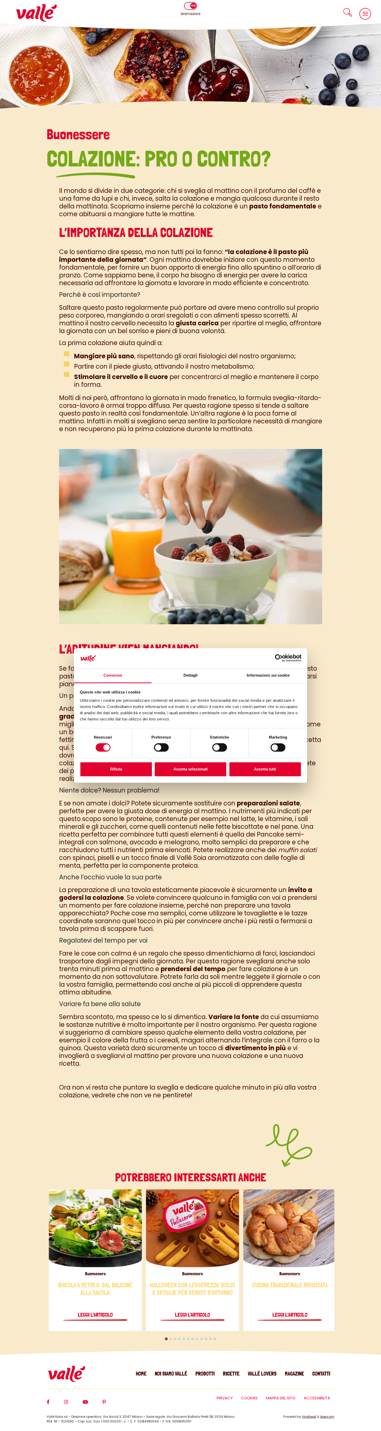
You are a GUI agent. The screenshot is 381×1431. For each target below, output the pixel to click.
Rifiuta (116, 769)
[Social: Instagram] (73, 1404)
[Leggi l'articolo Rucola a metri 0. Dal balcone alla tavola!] (95, 1228)
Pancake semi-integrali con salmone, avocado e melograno (181, 838)
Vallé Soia (191, 857)
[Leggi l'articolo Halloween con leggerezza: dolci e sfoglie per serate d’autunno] (192, 1228)
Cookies (249, 1398)
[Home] (36, 13)
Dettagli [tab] (191, 675)
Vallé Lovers (262, 1373)
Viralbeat (309, 1416)
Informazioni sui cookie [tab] (268, 675)
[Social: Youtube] (92, 1404)
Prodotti (205, 1373)
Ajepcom (327, 1416)
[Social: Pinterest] (111, 1404)
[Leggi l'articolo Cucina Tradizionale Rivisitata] (289, 1228)
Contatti (321, 1373)
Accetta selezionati (190, 769)
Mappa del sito (280, 1398)
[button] (347, 12)
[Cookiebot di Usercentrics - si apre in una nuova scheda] (278, 658)
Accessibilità (317, 1398)
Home (141, 1373)
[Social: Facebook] (55, 1404)
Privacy (225, 1398)
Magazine (294, 1373)
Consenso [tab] (112, 675)
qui (64, 747)
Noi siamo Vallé (171, 1373)
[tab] (166, 1338)
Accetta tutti (265, 769)
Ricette (231, 1373)
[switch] (161, 747)
